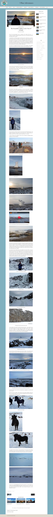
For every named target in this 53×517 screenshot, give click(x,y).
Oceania (36, 7)
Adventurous (39, 42)
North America (30, 7)
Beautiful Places (9, 491)
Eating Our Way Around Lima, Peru (42, 27)
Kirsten (23, 31)
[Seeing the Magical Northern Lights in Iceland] (33, 494)
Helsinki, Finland (9, 503)
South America (42, 7)
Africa (10, 7)
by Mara (43, 45)
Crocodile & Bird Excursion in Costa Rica (42, 17)
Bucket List (38, 45)
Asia (14, 7)
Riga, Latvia (28, 503)
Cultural (38, 48)
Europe (25, 7)
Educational (43, 48)
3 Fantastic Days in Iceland (14, 510)
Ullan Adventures (26, 3)
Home (7, 7)
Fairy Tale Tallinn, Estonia (20, 503)
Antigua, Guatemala (41, 13)
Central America (19, 7)
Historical (38, 51)
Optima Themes (13, 515)
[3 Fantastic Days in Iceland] (8, 494)
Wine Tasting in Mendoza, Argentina (42, 30)
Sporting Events (39, 57)
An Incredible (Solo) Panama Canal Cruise (42, 23)
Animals (43, 42)
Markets (42, 54)
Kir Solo (13, 491)
